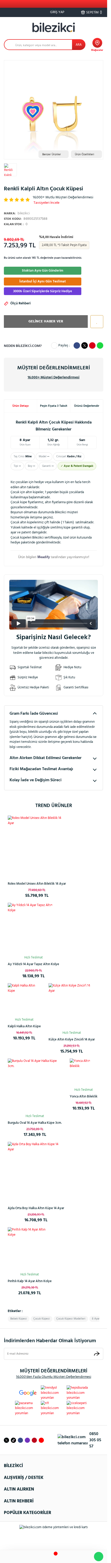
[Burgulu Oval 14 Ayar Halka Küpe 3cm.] (35, 1086)
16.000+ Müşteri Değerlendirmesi (54, 377)
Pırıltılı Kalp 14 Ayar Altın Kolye (30, 1281)
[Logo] (54, 27)
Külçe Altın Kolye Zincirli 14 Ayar (72, 1039)
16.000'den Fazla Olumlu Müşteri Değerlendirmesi (53, 1377)
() (94, 12)
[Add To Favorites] (95, 321)
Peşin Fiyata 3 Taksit (53, 406)
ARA (79, 44)
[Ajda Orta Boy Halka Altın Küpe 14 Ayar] (36, 1170)
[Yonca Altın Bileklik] (84, 1072)
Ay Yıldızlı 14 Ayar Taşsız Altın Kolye (33, 964)
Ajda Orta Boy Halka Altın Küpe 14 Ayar (36, 1208)
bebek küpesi (18, 1318)
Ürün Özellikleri (84, 154)
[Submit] (96, 1354)
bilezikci (17, 213)
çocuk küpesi (41, 1318)
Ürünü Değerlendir (86, 406)
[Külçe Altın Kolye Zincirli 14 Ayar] (72, 1006)
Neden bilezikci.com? (23, 346)
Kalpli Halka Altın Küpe (24, 1026)
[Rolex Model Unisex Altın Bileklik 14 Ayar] (37, 845)
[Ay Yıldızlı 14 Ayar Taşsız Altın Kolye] (33, 928)
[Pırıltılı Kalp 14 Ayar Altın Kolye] (30, 1249)
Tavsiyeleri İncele (46, 203)
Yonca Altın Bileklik (84, 1096)
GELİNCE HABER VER (45, 321)
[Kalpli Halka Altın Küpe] (24, 999)
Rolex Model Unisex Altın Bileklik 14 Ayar (37, 883)
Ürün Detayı (20, 406)
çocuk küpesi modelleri (70, 1318)
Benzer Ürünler (51, 154)
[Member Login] (68, 1556)
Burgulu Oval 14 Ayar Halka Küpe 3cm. (35, 1123)
